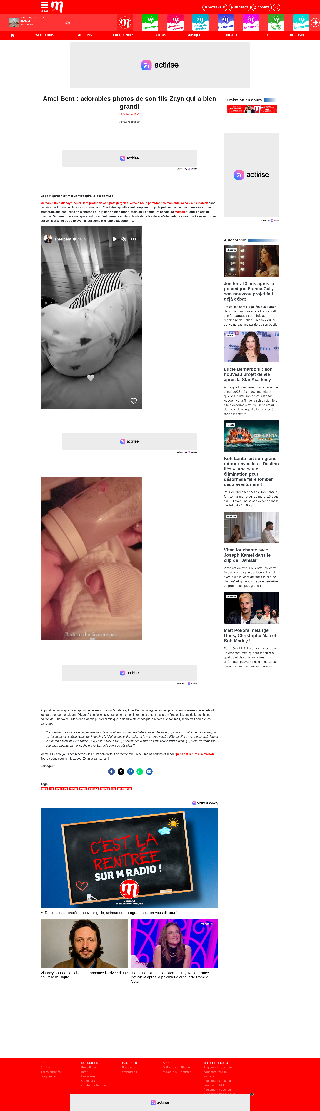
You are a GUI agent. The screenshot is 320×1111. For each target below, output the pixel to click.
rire (113, 788)
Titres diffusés (51, 1072)
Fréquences (123, 35)
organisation (124, 788)
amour (83, 788)
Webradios (44, 35)
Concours (88, 1081)
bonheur (93, 788)
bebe (44, 788)
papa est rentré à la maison (195, 754)
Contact (46, 1067)
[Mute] (67, 23)
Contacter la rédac (94, 1085)
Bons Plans (88, 1067)
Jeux (265, 35)
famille (73, 788)
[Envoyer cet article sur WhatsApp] (139, 773)
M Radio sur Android (177, 1072)
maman (180, 211)
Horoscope (299, 35)
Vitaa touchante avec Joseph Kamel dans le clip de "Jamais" (247, 555)
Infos (84, 1072)
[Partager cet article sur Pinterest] (129, 773)
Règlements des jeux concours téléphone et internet (219, 1094)
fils (51, 788)
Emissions (83, 35)
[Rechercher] (276, 7)
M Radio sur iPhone (176, 1067)
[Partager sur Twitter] (120, 773)
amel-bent (61, 788)
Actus (161, 35)
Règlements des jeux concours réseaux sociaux (218, 1071)
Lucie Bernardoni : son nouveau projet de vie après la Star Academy (248, 374)
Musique (194, 35)
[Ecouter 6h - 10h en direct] (252, 109)
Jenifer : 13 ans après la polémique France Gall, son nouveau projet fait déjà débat (249, 291)
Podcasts (231, 35)
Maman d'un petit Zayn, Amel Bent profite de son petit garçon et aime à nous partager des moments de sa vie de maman (124, 203)
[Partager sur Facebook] (110, 773)
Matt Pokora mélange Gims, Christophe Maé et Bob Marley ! (250, 635)
